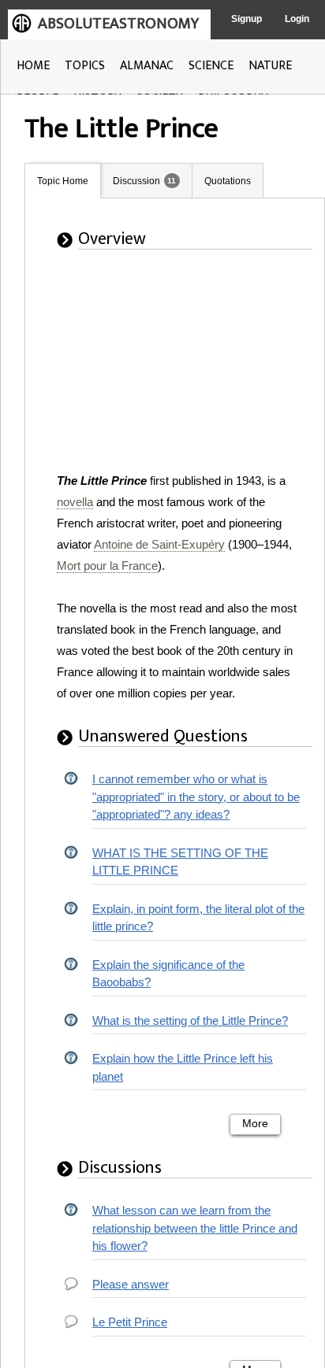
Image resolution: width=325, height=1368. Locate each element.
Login (297, 18)
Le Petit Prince (129, 1322)
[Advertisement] (182, 371)
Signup (246, 18)
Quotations (227, 181)
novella (75, 501)
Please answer (130, 1284)
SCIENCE (211, 65)
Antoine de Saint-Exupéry (159, 544)
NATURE (270, 65)
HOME (33, 65)
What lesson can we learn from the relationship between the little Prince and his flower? (194, 1227)
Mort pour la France (107, 565)
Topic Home (62, 181)
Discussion (136, 181)
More (255, 1124)
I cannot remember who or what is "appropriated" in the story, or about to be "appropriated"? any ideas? (196, 796)
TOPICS (85, 65)
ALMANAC (147, 65)
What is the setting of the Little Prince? (190, 1020)
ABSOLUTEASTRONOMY (118, 23)
